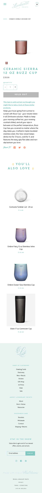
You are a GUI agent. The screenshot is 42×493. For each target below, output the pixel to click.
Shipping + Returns (21, 427)
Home (5, 19)
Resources (21, 407)
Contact (21, 424)
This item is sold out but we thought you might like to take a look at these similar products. (19, 105)
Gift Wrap (21, 382)
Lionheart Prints (23, 479)
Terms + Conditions (21, 485)
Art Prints (21, 385)
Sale (21, 391)
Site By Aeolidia (21, 488)
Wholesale (21, 420)
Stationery (21, 372)
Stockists (21, 417)
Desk (21, 388)
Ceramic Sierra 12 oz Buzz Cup (20, 19)
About (21, 401)
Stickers (21, 379)
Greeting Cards (21, 369)
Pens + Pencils (21, 376)
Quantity (7, 82)
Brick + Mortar (21, 404)
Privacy (21, 482)
